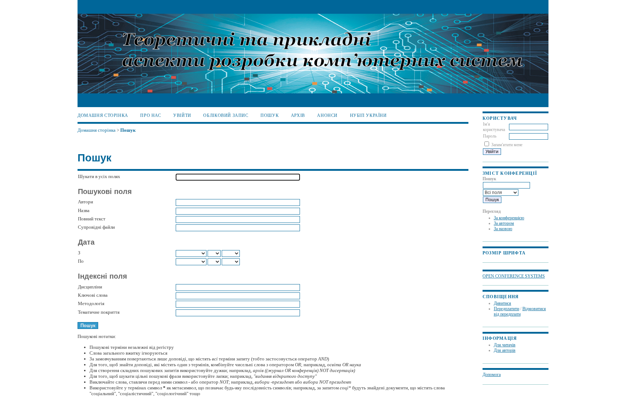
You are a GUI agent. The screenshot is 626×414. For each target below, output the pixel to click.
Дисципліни (90, 287)
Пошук (269, 115)
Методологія (91, 303)
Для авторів (505, 350)
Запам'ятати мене (506, 144)
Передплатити (506, 308)
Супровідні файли (96, 227)
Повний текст (91, 218)
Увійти (182, 115)
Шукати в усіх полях (99, 176)
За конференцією (509, 217)
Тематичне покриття (99, 312)
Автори (85, 201)
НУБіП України (368, 115)
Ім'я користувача (494, 127)
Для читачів (505, 344)
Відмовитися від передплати (520, 311)
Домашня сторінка (103, 115)
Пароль (489, 136)
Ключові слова (93, 295)
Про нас (150, 115)
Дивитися (502, 303)
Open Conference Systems (514, 276)
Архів (298, 115)
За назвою (503, 228)
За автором (504, 223)
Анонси (327, 115)
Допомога (492, 374)
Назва (83, 210)
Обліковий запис (225, 115)
